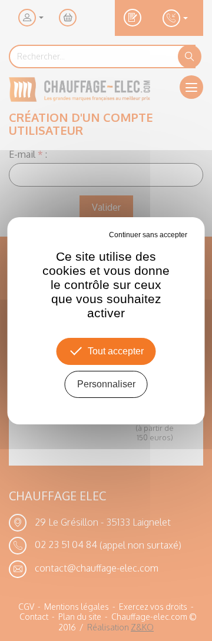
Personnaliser (106, 384)
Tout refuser (89, 235)
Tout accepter (116, 351)
